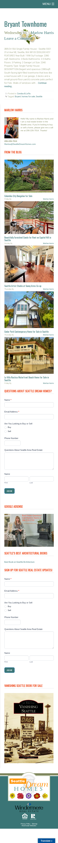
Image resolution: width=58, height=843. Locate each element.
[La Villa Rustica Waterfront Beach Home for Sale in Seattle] (29, 355)
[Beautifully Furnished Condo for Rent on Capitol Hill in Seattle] (29, 217)
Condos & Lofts (24, 93)
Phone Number (11, 438)
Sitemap (34, 824)
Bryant (18, 96)
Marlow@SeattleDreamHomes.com (20, 144)
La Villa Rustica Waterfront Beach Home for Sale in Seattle (26, 379)
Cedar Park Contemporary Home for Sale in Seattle (26, 331)
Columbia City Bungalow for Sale (18, 196)
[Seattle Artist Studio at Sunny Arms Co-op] (29, 264)
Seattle (39, 96)
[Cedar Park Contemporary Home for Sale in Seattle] (29, 309)
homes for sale (28, 96)
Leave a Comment (18, 38)
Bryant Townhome (25, 24)
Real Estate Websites (29, 825)
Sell (9, 431)
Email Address (11, 411)
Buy (9, 427)
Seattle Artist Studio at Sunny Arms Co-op (22, 286)
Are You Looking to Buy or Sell (18, 423)
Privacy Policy (25, 824)
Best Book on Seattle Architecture (19, 562)
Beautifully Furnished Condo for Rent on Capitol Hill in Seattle (27, 239)
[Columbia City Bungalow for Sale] (29, 176)
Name (7, 400)
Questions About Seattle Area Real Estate (23, 450)
